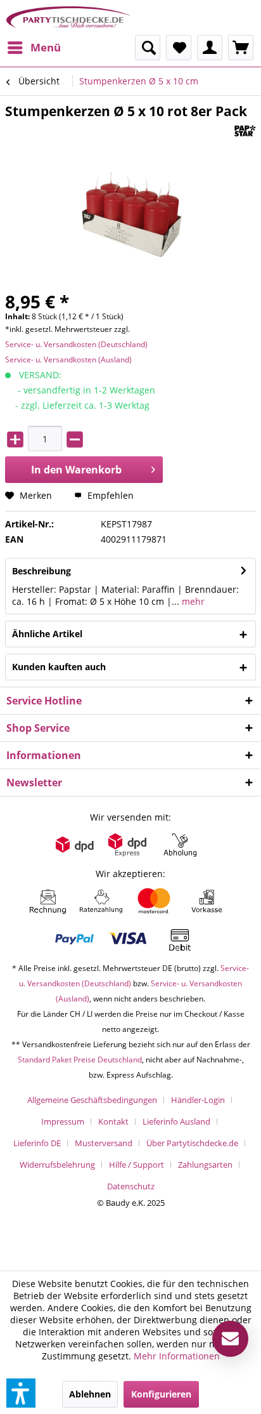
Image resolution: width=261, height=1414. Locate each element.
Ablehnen (90, 1394)
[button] (20, 1393)
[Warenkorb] (240, 47)
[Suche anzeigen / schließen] (147, 47)
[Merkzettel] (178, 47)
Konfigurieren (161, 1394)
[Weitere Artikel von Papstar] (245, 131)
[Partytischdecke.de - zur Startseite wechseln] (68, 17)
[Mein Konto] (209, 47)
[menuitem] (33, 47)
